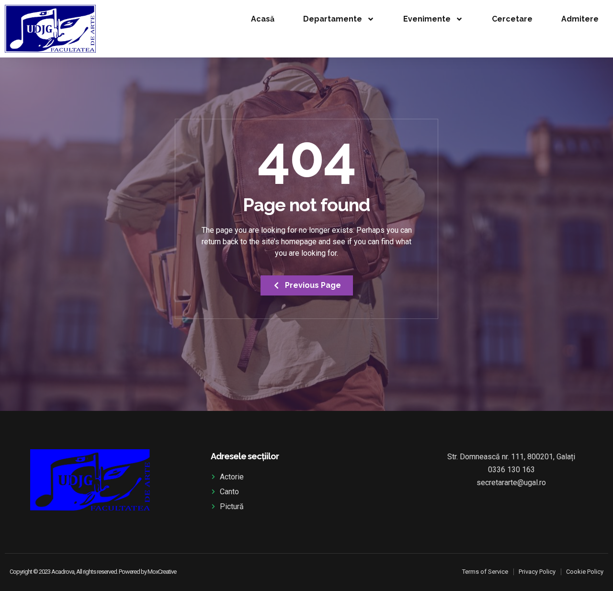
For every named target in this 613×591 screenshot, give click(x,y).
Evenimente (427, 18)
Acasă (262, 18)
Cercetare (512, 18)
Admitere (580, 18)
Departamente (332, 18)
